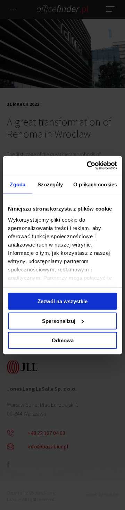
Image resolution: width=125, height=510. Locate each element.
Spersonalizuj (58, 321)
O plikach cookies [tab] (95, 184)
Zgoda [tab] (17, 184)
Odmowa (63, 340)
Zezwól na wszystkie (63, 301)
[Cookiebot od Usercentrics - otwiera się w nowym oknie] (88, 165)
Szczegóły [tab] (50, 184)
